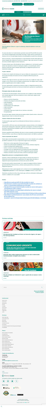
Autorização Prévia (5, 318)
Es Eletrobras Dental (5, 335)
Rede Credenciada (5, 317)
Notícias (3, 304)
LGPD (3, 311)
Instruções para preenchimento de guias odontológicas (11, 325)
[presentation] (2, 15)
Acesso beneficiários (17, 4)
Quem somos (4, 300)
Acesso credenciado (29, 4)
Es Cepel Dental (5, 334)
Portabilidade (4, 327)
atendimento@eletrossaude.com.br (10, 360)
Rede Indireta (4, 321)
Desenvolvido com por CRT (23, 402)
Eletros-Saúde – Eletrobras (6, 345)
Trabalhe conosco (5, 372)
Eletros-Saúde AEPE (5, 348)
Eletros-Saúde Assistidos (6, 350)
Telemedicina (4, 303)
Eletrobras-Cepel (5, 338)
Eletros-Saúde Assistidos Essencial (8, 344)
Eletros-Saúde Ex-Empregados (7, 332)
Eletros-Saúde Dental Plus (6, 342)
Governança (4, 301)
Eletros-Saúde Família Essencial (7, 347)
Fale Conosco (4, 307)
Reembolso (4, 320)
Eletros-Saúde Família (6, 341)
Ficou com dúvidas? (39, 291)
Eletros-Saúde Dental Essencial (7, 339)
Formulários (4, 324)
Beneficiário (19, 11)
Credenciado (27, 11)
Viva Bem (4, 306)
